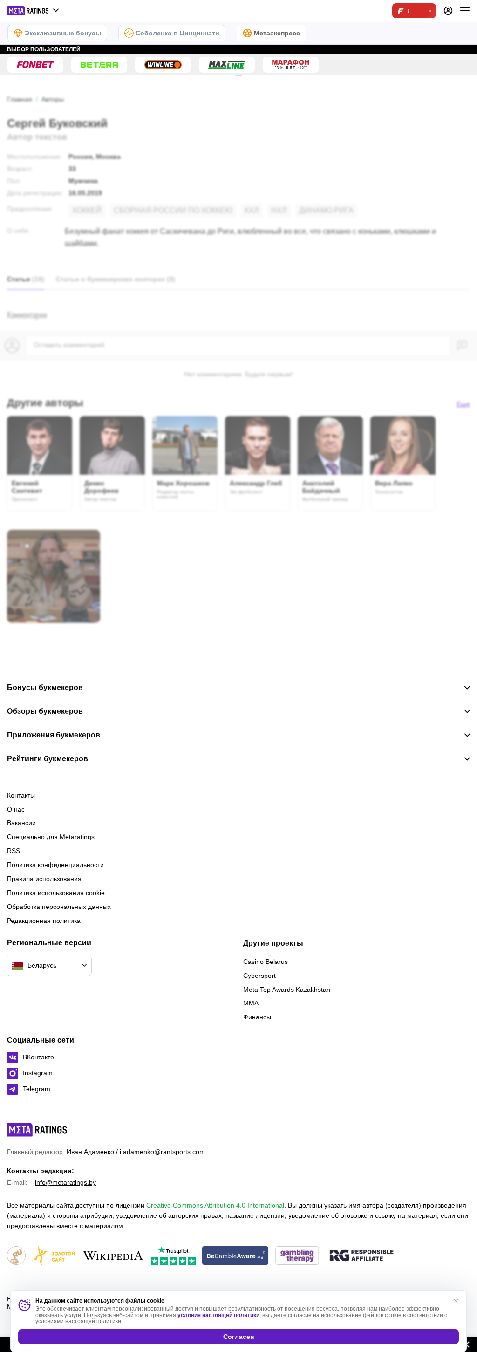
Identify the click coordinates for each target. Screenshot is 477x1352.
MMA (251, 1003)
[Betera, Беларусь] (99, 65)
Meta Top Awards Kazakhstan (286, 989)
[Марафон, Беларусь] (290, 65)
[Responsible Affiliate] (361, 1256)
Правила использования (44, 878)
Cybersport (259, 975)
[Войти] (448, 10)
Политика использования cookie (56, 892)
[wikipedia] (113, 1256)
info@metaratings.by (65, 1182)
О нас (16, 809)
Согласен (238, 1336)
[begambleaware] (235, 1256)
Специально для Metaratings (51, 836)
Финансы (257, 1017)
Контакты (21, 795)
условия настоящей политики (218, 1315)
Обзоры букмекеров (45, 711)
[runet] (16, 1256)
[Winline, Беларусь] (163, 65)
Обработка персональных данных (59, 906)
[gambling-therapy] (297, 1256)
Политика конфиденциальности (55, 864)
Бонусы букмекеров (45, 687)
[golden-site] (53, 1256)
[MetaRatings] (37, 1130)
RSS (13, 850)
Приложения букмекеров (53, 735)
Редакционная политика (44, 920)
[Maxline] (226, 65)
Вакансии (21, 822)
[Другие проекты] (33, 10)
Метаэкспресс (277, 33)
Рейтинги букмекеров (47, 759)
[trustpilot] (173, 1256)
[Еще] (465, 10)
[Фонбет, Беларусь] (35, 65)
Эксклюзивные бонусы (63, 33)
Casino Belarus (265, 961)
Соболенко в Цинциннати (177, 33)
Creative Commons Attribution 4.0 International (215, 1205)
